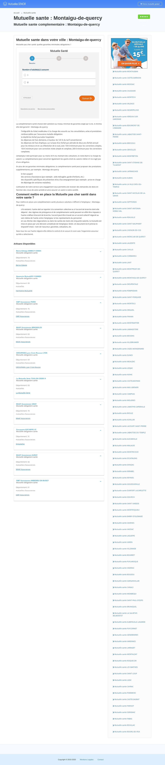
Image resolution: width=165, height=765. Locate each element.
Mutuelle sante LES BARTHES (126, 667)
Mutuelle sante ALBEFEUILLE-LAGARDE (129, 622)
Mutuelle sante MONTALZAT (125, 654)
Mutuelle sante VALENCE (124, 103)
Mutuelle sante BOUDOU (124, 574)
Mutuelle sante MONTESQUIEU (126, 510)
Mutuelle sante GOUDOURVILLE (127, 484)
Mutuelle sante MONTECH (125, 97)
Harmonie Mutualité (24, 291)
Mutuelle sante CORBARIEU (125, 256)
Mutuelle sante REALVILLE (124, 217)
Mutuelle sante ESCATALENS (125, 458)
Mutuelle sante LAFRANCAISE (126, 171)
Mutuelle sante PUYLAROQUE (126, 561)
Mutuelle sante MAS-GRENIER (126, 387)
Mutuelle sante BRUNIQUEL (125, 607)
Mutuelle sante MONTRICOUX (126, 452)
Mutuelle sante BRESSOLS (124, 143)
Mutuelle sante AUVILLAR (124, 420)
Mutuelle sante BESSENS (124, 336)
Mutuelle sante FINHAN (123, 316)
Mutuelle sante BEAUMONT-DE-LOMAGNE (126, 126)
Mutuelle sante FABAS (123, 719)
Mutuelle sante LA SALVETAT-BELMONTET (125, 614)
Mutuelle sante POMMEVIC (125, 693)
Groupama (20, 444)
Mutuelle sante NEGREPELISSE (126, 110)
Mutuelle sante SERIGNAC (124, 712)
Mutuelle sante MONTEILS (125, 303)
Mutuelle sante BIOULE (123, 413)
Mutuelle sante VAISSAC (124, 529)
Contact (101, 760)
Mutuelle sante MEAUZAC (124, 361)
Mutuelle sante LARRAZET (124, 648)
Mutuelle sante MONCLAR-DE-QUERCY (129, 237)
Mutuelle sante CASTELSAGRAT (126, 699)
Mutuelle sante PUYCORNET (125, 628)
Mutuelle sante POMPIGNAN (125, 291)
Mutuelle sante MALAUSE (124, 445)
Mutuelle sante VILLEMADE (125, 549)
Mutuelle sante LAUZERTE (124, 243)
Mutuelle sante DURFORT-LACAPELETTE (130, 490)
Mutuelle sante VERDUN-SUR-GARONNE (125, 117)
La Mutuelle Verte (23, 393)
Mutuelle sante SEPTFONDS (125, 202)
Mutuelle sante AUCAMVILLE (125, 439)
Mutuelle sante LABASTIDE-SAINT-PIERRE (127, 135)
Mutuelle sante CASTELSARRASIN (127, 78)
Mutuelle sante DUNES (123, 355)
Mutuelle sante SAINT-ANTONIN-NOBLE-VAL (127, 209)
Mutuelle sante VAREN (123, 542)
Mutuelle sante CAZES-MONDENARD (129, 349)
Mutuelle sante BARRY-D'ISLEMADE (128, 516)
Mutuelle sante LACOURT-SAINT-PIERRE (130, 426)
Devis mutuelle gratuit (150, 4)
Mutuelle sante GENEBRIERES (126, 635)
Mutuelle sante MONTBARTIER (126, 323)
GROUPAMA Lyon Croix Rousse (28, 367)
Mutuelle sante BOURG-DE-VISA (127, 731)
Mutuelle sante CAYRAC (123, 686)
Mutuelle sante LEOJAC (123, 368)
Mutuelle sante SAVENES (124, 523)
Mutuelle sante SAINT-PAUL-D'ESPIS (128, 600)
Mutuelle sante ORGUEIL (124, 310)
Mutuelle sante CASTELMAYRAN (127, 381)
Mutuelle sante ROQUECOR (125, 661)
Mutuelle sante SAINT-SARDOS (126, 503)
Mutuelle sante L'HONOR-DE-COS (127, 230)
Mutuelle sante (30, 13)
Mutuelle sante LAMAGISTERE (126, 329)
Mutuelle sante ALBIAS (123, 178)
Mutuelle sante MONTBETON (126, 156)
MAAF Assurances (23, 342)
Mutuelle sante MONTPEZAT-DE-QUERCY (126, 270)
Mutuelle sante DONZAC (124, 465)
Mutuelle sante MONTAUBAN (126, 71)
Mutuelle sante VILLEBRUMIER (126, 342)
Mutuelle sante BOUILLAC (124, 725)
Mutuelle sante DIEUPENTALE (126, 284)
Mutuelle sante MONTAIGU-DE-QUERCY (130, 278)
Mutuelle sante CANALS (123, 587)
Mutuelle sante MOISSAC (124, 84)
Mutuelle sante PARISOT (124, 706)
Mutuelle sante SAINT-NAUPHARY (127, 224)
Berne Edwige (21, 265)
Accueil (16, 13)
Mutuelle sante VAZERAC (124, 568)
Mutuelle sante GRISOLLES (125, 149)
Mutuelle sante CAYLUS (123, 249)
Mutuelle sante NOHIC (123, 374)
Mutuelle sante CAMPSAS (124, 394)
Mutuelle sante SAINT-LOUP (125, 673)
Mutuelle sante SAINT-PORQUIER (127, 297)
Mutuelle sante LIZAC (123, 680)
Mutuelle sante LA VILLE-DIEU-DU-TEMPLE (127, 185)
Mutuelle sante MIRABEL (124, 471)
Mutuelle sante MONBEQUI (125, 594)
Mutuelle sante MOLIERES (124, 400)
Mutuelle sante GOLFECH (124, 497)
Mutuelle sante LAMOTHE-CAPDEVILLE (129, 407)
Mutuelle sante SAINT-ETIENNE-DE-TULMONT (128, 163)
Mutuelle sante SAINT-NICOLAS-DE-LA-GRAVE (129, 194)
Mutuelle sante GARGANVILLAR (126, 581)
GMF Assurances (22, 316)
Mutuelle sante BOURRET (124, 555)
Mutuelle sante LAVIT (122, 262)
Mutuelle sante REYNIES (124, 478)
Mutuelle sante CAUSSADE (125, 91)
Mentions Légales (86, 760)
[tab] (59, 251)
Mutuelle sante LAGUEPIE (124, 536)
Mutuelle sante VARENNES (125, 641)
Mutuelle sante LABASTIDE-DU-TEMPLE (130, 432)
